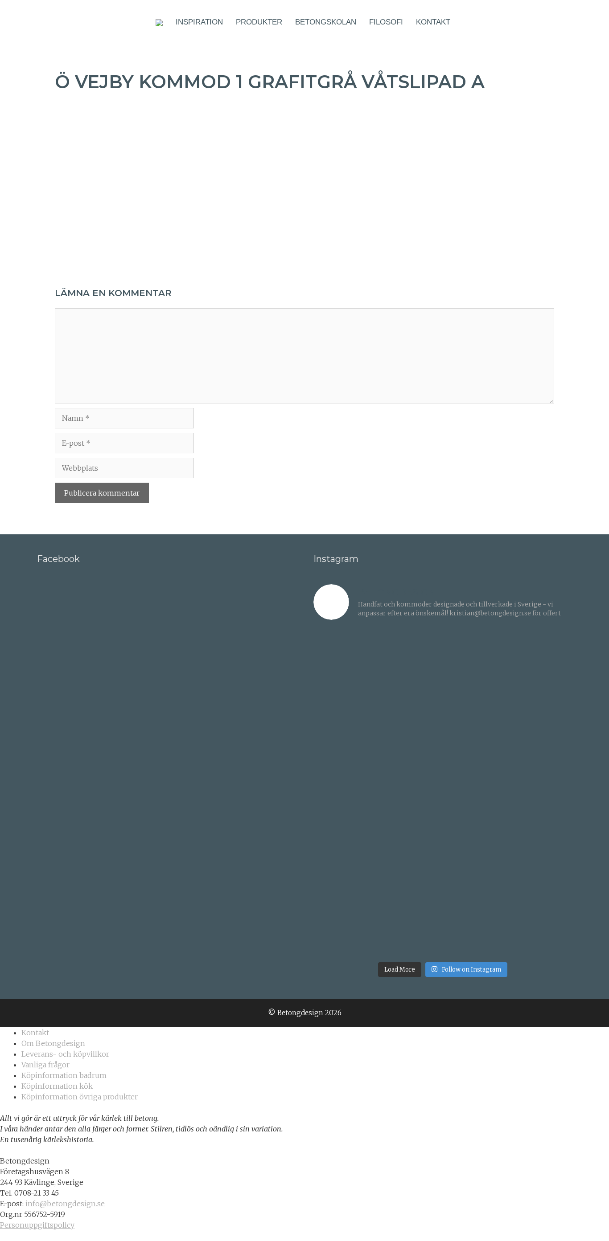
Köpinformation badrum (64, 1075)
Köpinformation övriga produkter (79, 1096)
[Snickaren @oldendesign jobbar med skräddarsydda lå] (410, 792)
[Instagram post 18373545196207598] (410, 727)
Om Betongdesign (53, 1043)
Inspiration (199, 22)
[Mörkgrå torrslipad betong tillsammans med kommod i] (344, 792)
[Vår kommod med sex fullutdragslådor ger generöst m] (541, 661)
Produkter (259, 22)
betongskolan (325, 22)
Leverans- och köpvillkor (65, 1054)
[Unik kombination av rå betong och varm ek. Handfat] (541, 792)
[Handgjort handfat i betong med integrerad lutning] (475, 858)
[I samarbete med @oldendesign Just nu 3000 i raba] (344, 858)
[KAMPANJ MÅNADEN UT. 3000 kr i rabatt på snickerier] (541, 727)
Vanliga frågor (45, 1064)
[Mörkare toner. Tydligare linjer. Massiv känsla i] (541, 924)
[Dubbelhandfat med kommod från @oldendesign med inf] (475, 661)
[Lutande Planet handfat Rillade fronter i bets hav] (541, 858)
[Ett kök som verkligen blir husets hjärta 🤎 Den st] (344, 661)
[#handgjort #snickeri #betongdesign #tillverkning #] (475, 792)
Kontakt (433, 22)
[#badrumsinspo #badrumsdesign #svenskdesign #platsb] (410, 858)
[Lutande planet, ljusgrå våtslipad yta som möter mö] (344, 924)
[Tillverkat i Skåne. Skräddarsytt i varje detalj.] (475, 924)
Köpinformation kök (57, 1086)
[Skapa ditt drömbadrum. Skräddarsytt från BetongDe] (475, 727)
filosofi (386, 22)
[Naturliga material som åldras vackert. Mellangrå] (410, 924)
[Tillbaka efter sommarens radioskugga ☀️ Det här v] (410, 661)
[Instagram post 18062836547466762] (344, 727)
